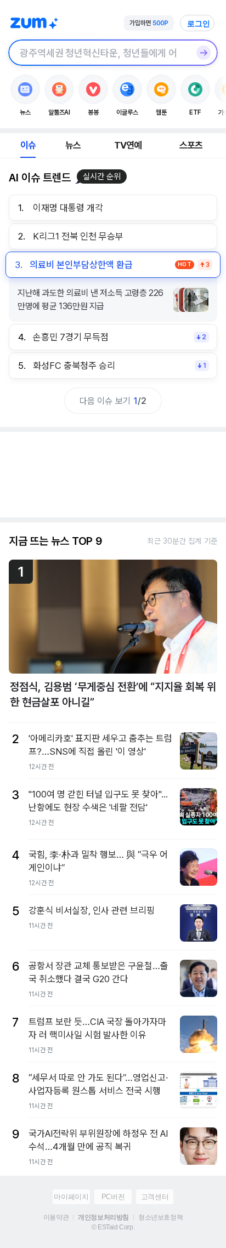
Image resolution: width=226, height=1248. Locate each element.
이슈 (28, 145)
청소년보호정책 (160, 1217)
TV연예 (128, 145)
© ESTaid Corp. (113, 1227)
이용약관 (56, 1217)
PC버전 (113, 1197)
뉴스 (73, 145)
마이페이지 (71, 1197)
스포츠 (191, 145)
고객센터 (154, 1197)
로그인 (198, 23)
